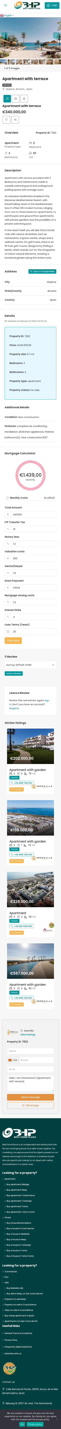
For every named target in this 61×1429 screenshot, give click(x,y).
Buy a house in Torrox (17, 1250)
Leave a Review (13, 673)
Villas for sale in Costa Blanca (19, 1310)
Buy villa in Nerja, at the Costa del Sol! (25, 1293)
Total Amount (13, 507)
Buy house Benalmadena (19, 1223)
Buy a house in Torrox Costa (20, 1256)
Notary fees (12, 536)
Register (14, 708)
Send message (30, 1097)
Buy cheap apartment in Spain (19, 1315)
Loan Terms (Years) (17, 624)
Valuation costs (15, 551)
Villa (7, 1282)
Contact (18, 789)
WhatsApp (32, 1105)
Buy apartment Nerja (17, 1190)
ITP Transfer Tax (15, 522)
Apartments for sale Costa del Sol (21, 1321)
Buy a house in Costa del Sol (20, 1228)
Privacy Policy (11, 1340)
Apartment (17, 913)
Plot (6, 1277)
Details (14, 777)
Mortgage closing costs (19, 595)
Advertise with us (13, 1353)
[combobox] (34, 665)
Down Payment (14, 580)
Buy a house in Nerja (16, 1239)
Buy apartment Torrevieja (19, 1201)
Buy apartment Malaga (18, 1184)
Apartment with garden (27, 770)
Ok (22, 1424)
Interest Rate (13, 610)
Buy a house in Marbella (18, 1234)
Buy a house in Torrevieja (19, 1245)
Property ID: (14, 1041)
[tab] (7, 98)
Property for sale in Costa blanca (20, 1304)
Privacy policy (35, 1424)
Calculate (13, 640)
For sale (7, 85)
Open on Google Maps (44, 271)
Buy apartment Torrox (17, 1206)
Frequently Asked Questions (18, 1346)
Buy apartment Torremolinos (21, 1195)
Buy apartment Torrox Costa (21, 1212)
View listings (28, 1034)
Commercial (11, 1271)
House (8, 1217)
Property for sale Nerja (15, 1299)
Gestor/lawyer (14, 566)
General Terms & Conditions (18, 1333)
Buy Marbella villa (15, 1288)
